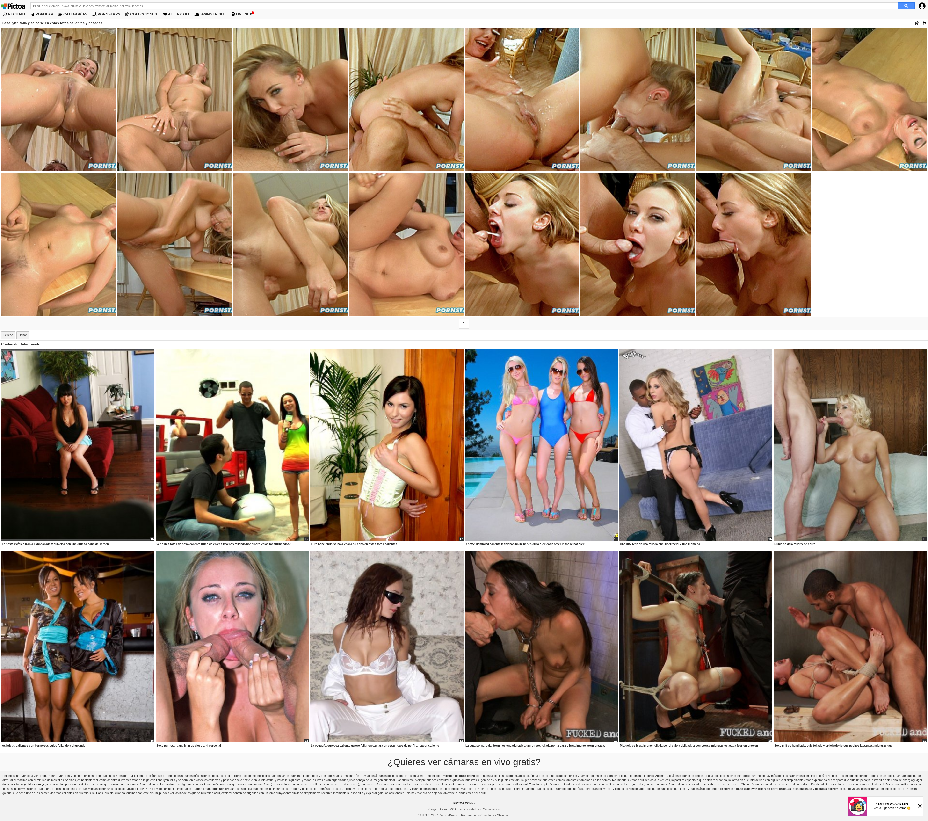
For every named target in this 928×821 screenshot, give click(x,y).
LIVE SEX (244, 14)
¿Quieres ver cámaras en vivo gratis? (464, 762)
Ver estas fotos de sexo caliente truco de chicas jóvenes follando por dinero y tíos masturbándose (223, 544)
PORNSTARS (109, 14)
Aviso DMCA (448, 809)
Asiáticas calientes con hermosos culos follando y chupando (43, 745)
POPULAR (44, 14)
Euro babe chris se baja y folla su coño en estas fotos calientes (354, 544)
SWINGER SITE (213, 14)
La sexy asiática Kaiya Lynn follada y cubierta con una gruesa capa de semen (55, 544)
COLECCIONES (143, 14)
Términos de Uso (469, 809)
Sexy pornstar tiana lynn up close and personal (188, 745)
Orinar (23, 335)
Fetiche (8, 335)
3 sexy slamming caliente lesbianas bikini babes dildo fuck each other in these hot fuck (525, 544)
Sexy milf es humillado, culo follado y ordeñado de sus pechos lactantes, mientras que (833, 745)
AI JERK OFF (179, 14)
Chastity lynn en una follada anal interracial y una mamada (660, 544)
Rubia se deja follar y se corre (794, 544)
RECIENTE (17, 14)
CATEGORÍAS (75, 14)
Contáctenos (491, 809)
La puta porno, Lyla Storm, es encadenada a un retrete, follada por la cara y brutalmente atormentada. (535, 745)
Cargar (433, 809)
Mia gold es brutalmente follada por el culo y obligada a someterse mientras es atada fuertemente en (689, 745)
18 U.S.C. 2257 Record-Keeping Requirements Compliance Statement (464, 815)
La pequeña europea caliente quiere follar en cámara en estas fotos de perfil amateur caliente (375, 745)
